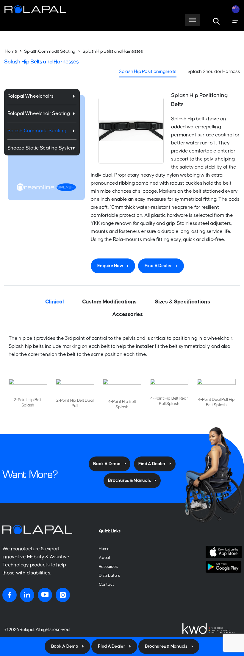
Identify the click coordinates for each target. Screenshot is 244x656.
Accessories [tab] (127, 314)
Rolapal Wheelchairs (30, 96)
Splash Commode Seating (49, 51)
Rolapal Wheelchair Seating (38, 113)
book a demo (106, 464)
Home (11, 51)
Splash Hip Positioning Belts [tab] (147, 71)
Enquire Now (110, 266)
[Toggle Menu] (192, 20)
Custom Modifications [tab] (109, 302)
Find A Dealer (158, 266)
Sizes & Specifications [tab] (182, 302)
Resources (108, 567)
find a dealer (152, 464)
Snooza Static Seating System (41, 148)
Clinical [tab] (54, 302)
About (104, 558)
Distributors (109, 576)
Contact (106, 584)
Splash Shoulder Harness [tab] (213, 71)
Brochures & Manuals (129, 480)
